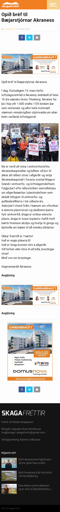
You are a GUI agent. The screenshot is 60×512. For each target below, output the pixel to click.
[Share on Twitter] (29, 37)
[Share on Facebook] (22, 37)
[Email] (37, 37)
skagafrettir (10, 29)
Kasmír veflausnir (30, 439)
